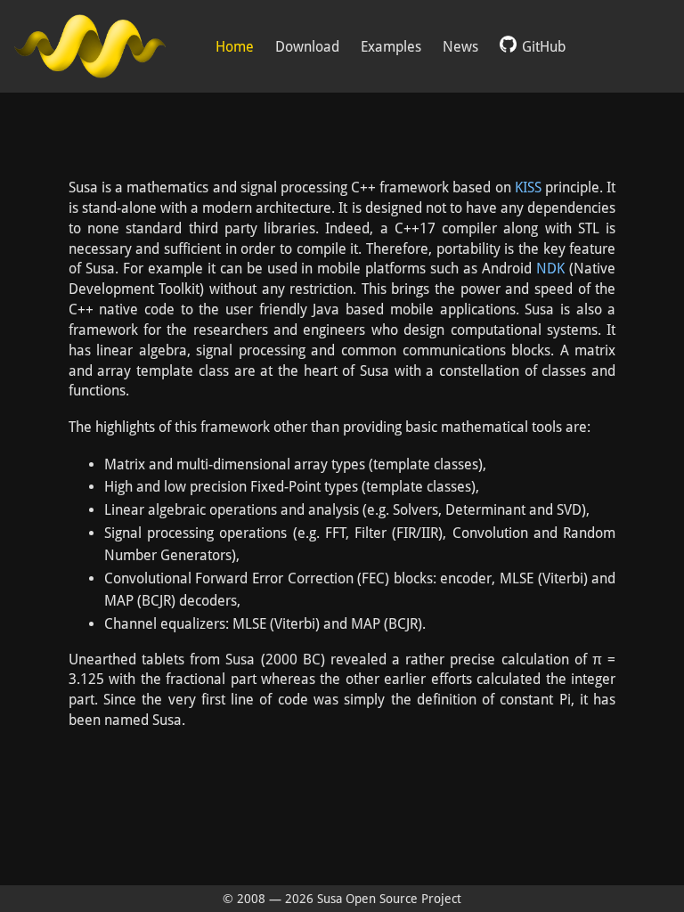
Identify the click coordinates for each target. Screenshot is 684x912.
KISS (528, 187)
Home (235, 46)
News (460, 46)
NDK (550, 268)
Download (307, 46)
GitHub (544, 46)
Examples (391, 46)
